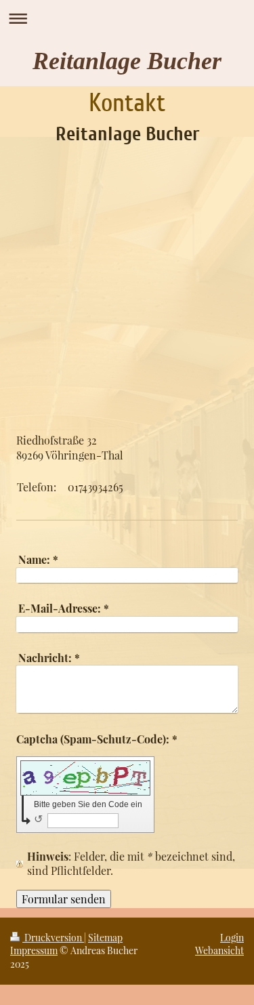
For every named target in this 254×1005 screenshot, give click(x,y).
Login (232, 937)
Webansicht (219, 950)
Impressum (34, 950)
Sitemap (105, 937)
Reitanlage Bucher (127, 61)
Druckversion (53, 937)
